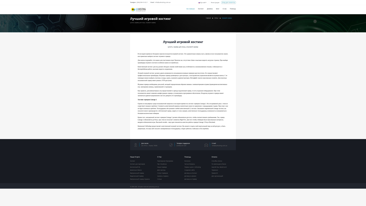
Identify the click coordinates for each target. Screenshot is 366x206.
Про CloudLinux (162, 164)
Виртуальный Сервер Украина (140, 179)
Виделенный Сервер (137, 176)
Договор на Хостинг (190, 173)
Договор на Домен (190, 176)
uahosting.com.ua (154, 186)
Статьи (159, 179)
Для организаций (217, 176)
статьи (216, 18)
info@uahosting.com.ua (162, 2)
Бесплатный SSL (135, 167)
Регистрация (215, 2)
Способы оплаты (217, 161)
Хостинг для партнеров (137, 164)
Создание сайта (189, 170)
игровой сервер (227, 18)
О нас (225, 9)
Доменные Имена (136, 170)
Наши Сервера (162, 167)
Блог (217, 9)
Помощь (233, 9)
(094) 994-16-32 (141, 2)
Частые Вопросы (189, 164)
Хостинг (201, 9)
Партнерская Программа (165, 161)
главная (208, 18)
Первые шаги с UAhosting (192, 167)
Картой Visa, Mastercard (219, 167)
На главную (190, 9)
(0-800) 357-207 (181, 145)
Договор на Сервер (190, 179)
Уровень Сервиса (162, 176)
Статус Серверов (162, 173)
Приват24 (215, 173)
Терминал (215, 170)
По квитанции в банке (219, 164)
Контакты (187, 161)
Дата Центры (161, 170)
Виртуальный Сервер (137, 173)
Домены (210, 9)
